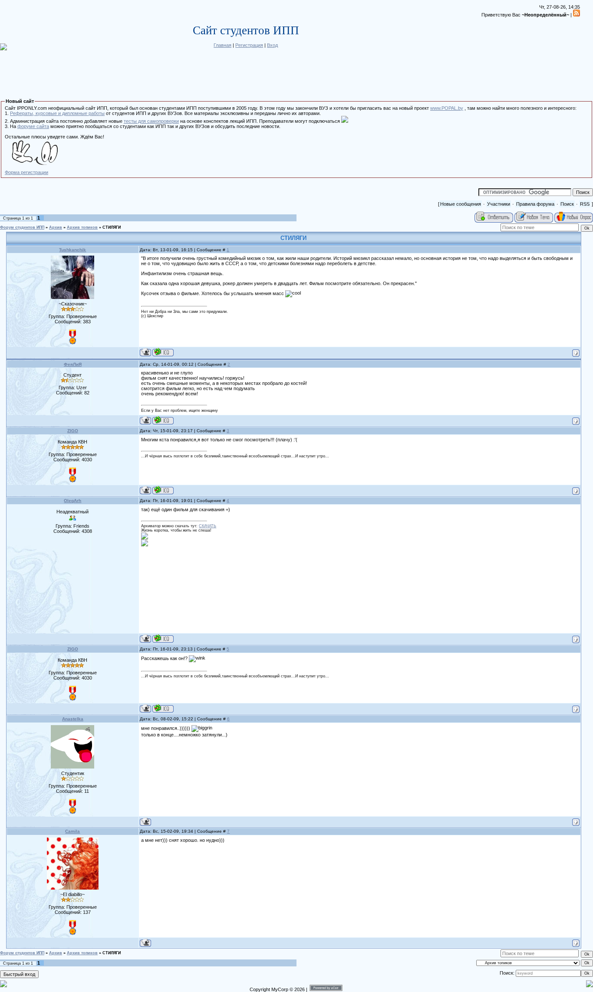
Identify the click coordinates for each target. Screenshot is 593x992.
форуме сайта (33, 126)
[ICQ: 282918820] (163, 490)
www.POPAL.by (446, 108)
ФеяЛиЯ (73, 364)
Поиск (567, 204)
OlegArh (72, 500)
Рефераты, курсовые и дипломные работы (57, 113)
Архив (55, 227)
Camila (72, 831)
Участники (498, 204)
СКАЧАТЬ (207, 526)
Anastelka (72, 718)
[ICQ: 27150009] (163, 420)
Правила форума (535, 204)
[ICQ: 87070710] (163, 638)
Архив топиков (82, 227)
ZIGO (72, 430)
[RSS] (576, 14)
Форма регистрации (26, 172)
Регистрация (249, 45)
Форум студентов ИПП (22, 227)
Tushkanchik (72, 249)
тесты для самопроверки (151, 121)
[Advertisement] (72, 587)
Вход (272, 45)
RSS (585, 204)
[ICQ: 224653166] (163, 352)
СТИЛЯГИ (111, 227)
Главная (222, 45)
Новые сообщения (460, 204)
